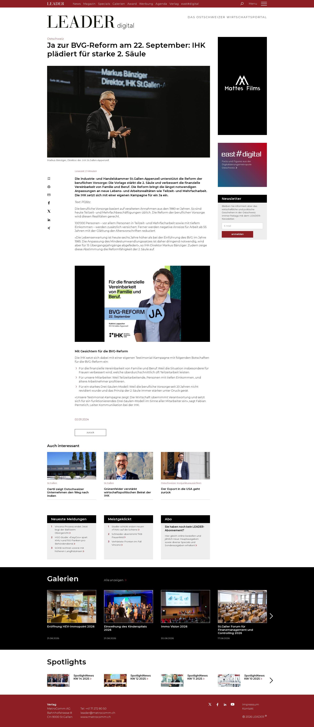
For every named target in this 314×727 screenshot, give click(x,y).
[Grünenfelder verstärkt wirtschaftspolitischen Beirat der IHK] (128, 476)
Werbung (146, 3)
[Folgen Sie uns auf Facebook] (217, 705)
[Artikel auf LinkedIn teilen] (49, 220)
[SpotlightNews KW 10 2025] (242, 680)
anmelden (237, 234)
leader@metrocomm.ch (97, 712)
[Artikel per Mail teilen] (49, 195)
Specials (104, 3)
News (77, 3)
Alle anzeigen (114, 580)
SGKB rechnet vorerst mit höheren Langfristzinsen (69, 549)
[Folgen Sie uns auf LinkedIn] (225, 705)
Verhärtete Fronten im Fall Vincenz (126, 543)
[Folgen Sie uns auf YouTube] (232, 705)
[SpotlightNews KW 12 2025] (128, 680)
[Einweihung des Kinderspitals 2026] (128, 616)
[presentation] (43, 616)
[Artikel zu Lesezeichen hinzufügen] (49, 179)
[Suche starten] (242, 4)
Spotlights (66, 661)
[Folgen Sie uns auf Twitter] (210, 705)
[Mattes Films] (242, 86)
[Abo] (185, 537)
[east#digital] (242, 165)
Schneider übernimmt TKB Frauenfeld (127, 536)
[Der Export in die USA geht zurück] (185, 476)
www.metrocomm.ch (95, 717)
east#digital (190, 3)
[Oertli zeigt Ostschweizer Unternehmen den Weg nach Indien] (71, 476)
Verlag (174, 3)
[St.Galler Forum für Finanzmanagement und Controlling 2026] (242, 616)
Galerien (119, 3)
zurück (90, 432)
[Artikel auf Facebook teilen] (49, 203)
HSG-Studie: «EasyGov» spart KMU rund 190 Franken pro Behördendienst (71, 540)
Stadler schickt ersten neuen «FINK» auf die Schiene (128, 528)
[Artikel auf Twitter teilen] (49, 211)
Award (132, 3)
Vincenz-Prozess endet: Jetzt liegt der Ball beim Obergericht (71, 529)
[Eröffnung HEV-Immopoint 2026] (71, 616)
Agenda (161, 3)
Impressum (250, 704)
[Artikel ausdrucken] (49, 187)
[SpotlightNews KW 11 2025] (185, 680)
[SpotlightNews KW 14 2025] (71, 680)
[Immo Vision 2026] (185, 616)
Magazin (89, 3)
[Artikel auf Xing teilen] (49, 228)
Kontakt (247, 708)
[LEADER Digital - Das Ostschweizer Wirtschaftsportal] (58, 4)
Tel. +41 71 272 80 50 (93, 708)
